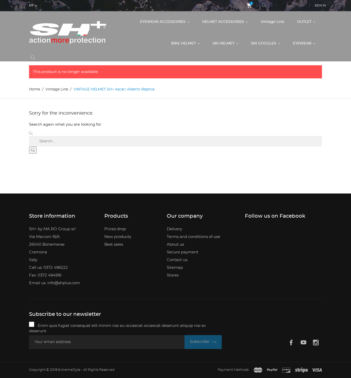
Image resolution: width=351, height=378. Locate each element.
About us (175, 244)
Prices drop (115, 229)
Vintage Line (272, 22)
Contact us (177, 260)
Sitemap (175, 268)
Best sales (113, 244)
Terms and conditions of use (193, 237)
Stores (173, 275)
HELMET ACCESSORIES (223, 22)
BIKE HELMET (184, 43)
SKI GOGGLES (264, 43)
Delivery (174, 229)
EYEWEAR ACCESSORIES (163, 22)
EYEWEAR (302, 43)
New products (117, 237)
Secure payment (182, 252)
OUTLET (304, 22)
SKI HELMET (224, 43)
